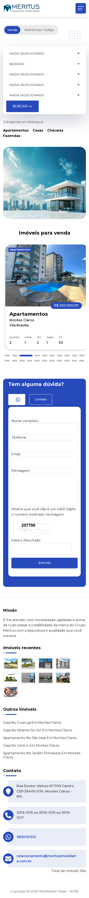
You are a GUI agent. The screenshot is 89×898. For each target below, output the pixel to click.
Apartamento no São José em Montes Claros (40, 738)
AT (58, 337)
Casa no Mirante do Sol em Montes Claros (37, 730)
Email (15, 454)
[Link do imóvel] (11, 664)
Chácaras (55, 130)
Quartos (12, 337)
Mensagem (20, 471)
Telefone (18, 437)
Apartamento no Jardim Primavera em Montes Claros (41, 755)
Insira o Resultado (26, 540)
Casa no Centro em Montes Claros (31, 745)
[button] (7, 355)
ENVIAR (44, 563)
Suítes (25, 337)
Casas (38, 130)
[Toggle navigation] (81, 8)
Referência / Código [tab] (39, 30)
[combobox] (44, 53)
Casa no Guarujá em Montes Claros (32, 723)
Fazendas (11, 136)
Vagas (47, 337)
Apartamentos (16, 130)
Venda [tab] (12, 30)
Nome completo (24, 421)
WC (37, 337)
